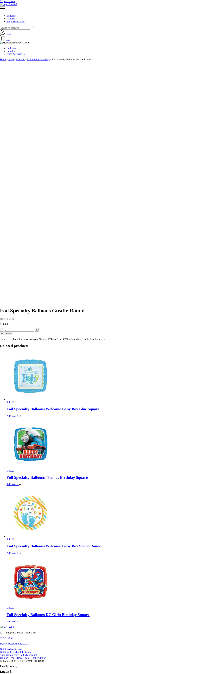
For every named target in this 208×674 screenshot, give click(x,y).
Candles (10, 18)
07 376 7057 (6, 638)
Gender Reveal (16, 657)
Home (3, 59)
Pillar (43, 657)
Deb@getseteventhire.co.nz (14, 643)
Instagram (27, 652)
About (11, 649)
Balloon (4, 657)
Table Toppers (32, 657)
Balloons (11, 15)
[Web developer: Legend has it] (6, 672)
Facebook (16, 652)
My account (31, 655)
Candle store (12, 655)
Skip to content (7, 1)
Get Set (4, 649)
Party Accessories (15, 21)
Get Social (5, 652)
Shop (11, 59)
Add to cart (6, 333)
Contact (19, 649)
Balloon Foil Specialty (38, 59)
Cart (22, 655)
